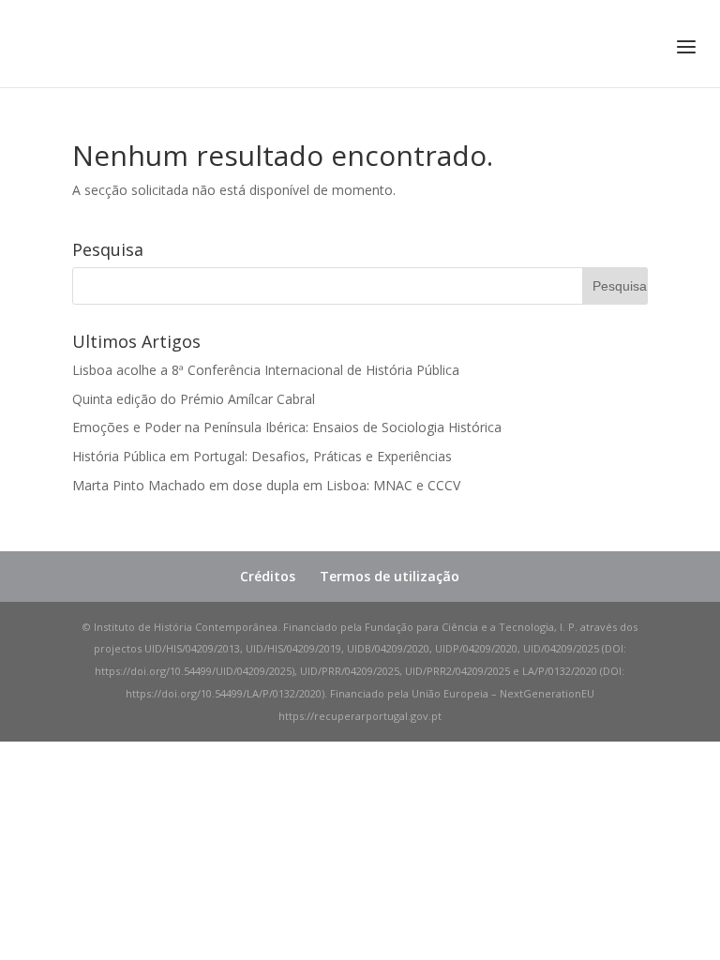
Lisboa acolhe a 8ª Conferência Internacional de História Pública (265, 370)
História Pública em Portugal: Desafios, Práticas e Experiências (262, 456)
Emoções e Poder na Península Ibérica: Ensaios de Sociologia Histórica (287, 427)
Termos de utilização (389, 576)
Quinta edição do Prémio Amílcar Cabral (193, 399)
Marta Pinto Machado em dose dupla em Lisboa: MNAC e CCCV (266, 485)
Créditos (267, 576)
